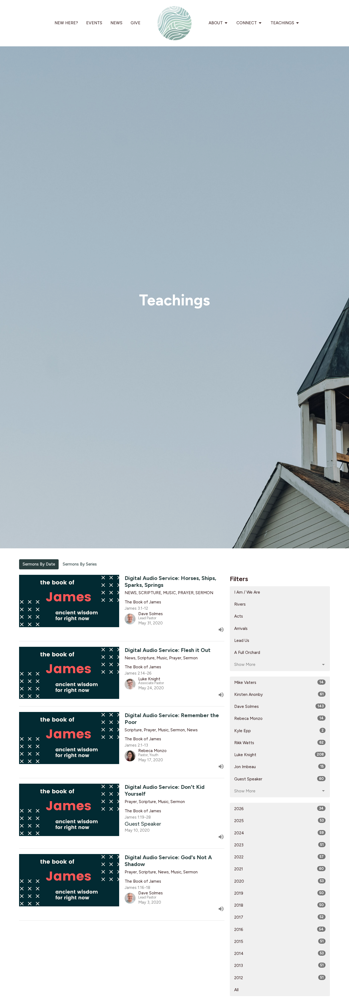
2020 (279, 881)
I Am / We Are (247, 592)
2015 (279, 941)
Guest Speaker (279, 779)
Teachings (282, 22)
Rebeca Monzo (279, 718)
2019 (279, 893)
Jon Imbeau (279, 766)
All (236, 989)
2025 (279, 820)
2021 (279, 869)
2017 (279, 917)
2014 (279, 953)
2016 (279, 929)
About (216, 22)
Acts (238, 616)
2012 (279, 977)
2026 (279, 808)
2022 (279, 857)
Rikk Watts (279, 742)
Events (94, 22)
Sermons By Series (80, 564)
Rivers (240, 604)
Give (135, 22)
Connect (246, 22)
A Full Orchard (247, 652)
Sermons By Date (39, 564)
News (116, 22)
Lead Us (241, 640)
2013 (279, 965)
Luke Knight (279, 754)
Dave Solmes (279, 706)
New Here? (66, 22)
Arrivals (241, 628)
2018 (279, 905)
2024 (279, 833)
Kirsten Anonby (279, 694)
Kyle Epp (279, 730)
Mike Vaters (279, 682)
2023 (279, 845)
